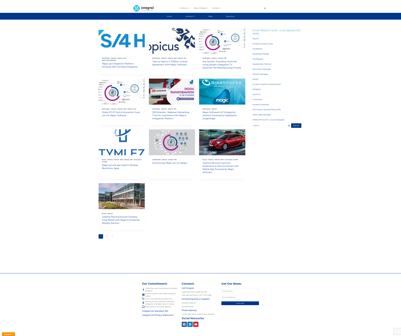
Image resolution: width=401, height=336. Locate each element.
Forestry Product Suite (263, 44)
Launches (156, 159)
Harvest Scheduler (261, 105)
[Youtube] (195, 324)
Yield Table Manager (262, 115)
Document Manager (262, 69)
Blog (210, 16)
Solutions (189, 16)
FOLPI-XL (257, 94)
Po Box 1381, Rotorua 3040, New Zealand (198, 314)
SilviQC (256, 79)
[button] (184, 8)
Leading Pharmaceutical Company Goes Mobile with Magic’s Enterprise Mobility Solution (121, 220)
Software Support (189, 303)
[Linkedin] (190, 324)
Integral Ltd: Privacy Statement (157, 315)
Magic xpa (172, 58)
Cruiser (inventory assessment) (267, 84)
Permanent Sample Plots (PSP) (267, 110)
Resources (230, 16)
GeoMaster (257, 49)
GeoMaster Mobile (261, 54)
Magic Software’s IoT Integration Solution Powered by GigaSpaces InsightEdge (219, 115)
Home (169, 16)
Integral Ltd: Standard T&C (155, 311)
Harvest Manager (260, 74)
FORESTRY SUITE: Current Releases (268, 120)
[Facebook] (184, 324)
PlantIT (256, 39)
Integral (106, 58)
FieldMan (257, 89)
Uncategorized (109, 60)
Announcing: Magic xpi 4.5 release (169, 163)
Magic (113, 58)
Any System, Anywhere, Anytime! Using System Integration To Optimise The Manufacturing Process (221, 64)
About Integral (200, 8)
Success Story (231, 159)
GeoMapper (258, 59)
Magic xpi (122, 58)
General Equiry (187, 306)
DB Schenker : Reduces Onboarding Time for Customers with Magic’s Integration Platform (170, 115)
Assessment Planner (262, 64)
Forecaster (257, 99)
